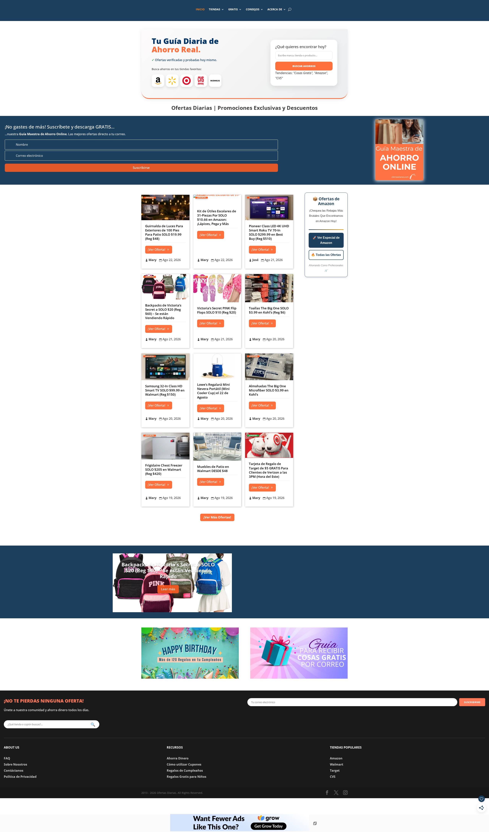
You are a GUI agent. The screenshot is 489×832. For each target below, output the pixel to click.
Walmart (336, 764)
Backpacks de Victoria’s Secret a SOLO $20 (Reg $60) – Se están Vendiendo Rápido (163, 311)
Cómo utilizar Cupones (184, 764)
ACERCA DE (274, 9)
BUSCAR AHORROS (304, 66)
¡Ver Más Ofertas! (217, 517)
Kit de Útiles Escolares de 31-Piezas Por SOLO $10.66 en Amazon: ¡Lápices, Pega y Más (216, 217)
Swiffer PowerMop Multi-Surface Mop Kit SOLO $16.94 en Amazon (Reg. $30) (321, 602)
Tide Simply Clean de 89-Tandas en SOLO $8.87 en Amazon (320, 554)
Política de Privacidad (20, 777)
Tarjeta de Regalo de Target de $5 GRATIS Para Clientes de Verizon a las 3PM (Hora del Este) (268, 470)
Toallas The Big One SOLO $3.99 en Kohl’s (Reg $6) (269, 310)
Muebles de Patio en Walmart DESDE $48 (213, 468)
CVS (332, 777)
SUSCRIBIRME (472, 702)
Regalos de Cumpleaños (185, 770)
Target (335, 770)
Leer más (168, 589)
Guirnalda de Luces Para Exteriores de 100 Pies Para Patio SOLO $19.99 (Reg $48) (164, 232)
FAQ (7, 758)
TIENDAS (214, 9)
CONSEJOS (252, 9)
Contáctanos (13, 770)
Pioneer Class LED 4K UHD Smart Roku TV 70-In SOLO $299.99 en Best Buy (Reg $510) (269, 232)
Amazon (336, 758)
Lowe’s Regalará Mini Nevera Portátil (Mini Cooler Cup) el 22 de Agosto (213, 390)
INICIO (200, 9)
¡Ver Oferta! (156, 249)
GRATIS (233, 9)
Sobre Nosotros (15, 764)
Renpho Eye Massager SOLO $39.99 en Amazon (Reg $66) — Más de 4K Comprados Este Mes (320, 577)
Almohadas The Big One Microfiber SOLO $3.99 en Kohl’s (268, 390)
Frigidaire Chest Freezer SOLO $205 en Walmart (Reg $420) (163, 469)
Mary (152, 260)
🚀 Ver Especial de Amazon (326, 240)
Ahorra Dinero (178, 758)
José (255, 260)
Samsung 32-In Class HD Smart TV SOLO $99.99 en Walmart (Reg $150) (165, 390)
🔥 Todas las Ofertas (326, 254)
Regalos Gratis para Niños (186, 777)
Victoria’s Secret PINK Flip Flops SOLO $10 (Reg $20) (216, 310)
